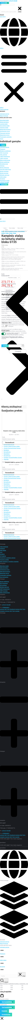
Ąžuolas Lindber (12, 536)
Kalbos (1, 48)
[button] (14, 78)
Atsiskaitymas (6, 1014)
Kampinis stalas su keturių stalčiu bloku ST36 (14, 431)
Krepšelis (4, 1011)
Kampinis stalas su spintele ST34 (14, 462)
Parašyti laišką (4, 2)
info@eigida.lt (5, 607)
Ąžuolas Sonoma (12, 538)
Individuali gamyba (10, 141)
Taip (5, 326)
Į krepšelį (5, 345)
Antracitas (9, 535)
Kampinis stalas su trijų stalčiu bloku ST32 (14, 522)
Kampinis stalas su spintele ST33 (14, 492)
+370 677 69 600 (6, 605)
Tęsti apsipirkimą (7, 1002)
